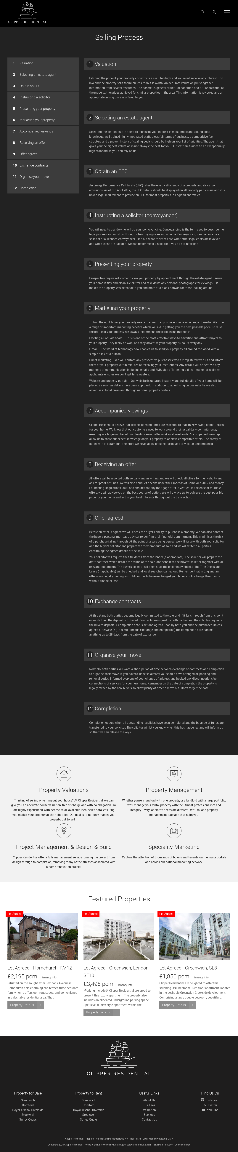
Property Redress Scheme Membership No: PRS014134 (113, 1138)
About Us (149, 1100)
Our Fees (149, 1105)
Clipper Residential (73, 1144)
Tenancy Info (49, 977)
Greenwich (28, 1100)
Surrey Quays (28, 1119)
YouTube (212, 1109)
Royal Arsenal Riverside (27, 1110)
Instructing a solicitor (31, 97)
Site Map (158, 1144)
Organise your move (31, 176)
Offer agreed (25, 154)
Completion (24, 188)
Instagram (212, 1100)
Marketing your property (34, 120)
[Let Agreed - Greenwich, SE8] (194, 936)
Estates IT (146, 1144)
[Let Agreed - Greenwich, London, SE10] (118, 936)
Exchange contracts (31, 165)
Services (149, 1115)
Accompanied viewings (33, 131)
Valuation (23, 63)
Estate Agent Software (124, 1144)
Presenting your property (34, 108)
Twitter (212, 1105)
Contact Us (149, 1119)
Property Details (22, 1005)
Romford (28, 1105)
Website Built (92, 1144)
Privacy (169, 1144)
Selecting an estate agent (34, 74)
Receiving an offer (29, 142)
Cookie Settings (182, 1144)
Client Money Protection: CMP (158, 1138)
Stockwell (27, 1115)
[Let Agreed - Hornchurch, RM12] (42, 936)
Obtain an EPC (27, 86)
